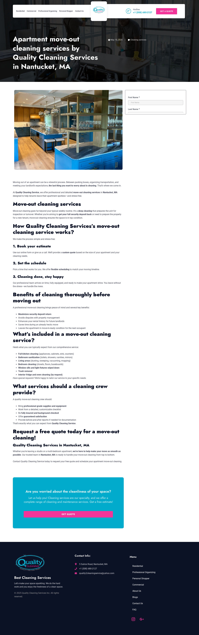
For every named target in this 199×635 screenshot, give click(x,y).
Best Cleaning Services (32, 577)
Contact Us (79, 11)
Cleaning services (138, 40)
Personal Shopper (66, 11)
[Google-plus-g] (141, 619)
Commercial (31, 11)
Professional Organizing (47, 11)
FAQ (134, 609)
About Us (136, 591)
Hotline (136, 9)
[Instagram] (133, 619)
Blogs (135, 597)
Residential (20, 11)
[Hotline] (128, 11)
